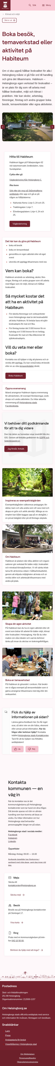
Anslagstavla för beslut (15, 1040)
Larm (7, 1031)
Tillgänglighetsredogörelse (27, 1062)
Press (7, 1035)
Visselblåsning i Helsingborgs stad (21, 1044)
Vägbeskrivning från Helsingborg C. (25, 180)
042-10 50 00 (18, 940)
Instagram (12, 838)
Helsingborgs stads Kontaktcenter (33, 735)
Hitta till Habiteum (21, 156)
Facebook (12, 835)
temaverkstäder (27, 366)
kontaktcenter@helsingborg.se (22, 885)
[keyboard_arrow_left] (3, 127)
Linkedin (12, 841)
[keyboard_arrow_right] (52, 127)
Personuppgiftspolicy (27, 1058)
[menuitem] (9, 21)
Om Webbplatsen (27, 1054)
